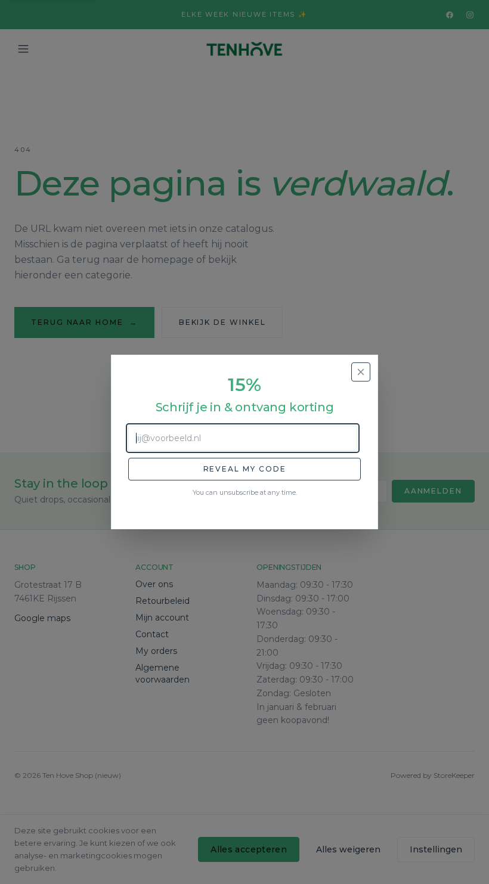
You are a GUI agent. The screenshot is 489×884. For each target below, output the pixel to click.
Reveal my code (244, 468)
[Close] (360, 371)
